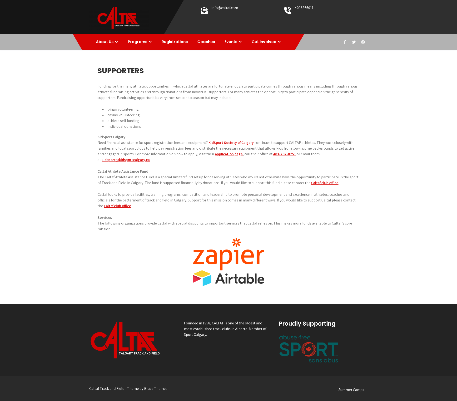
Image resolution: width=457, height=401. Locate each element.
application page (229, 154)
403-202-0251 (284, 154)
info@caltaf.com (224, 7)
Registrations (175, 41)
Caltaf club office (324, 182)
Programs (137, 41)
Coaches (206, 41)
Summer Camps (351, 389)
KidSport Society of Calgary (231, 142)
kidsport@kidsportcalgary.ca (126, 159)
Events (230, 41)
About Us (105, 41)
